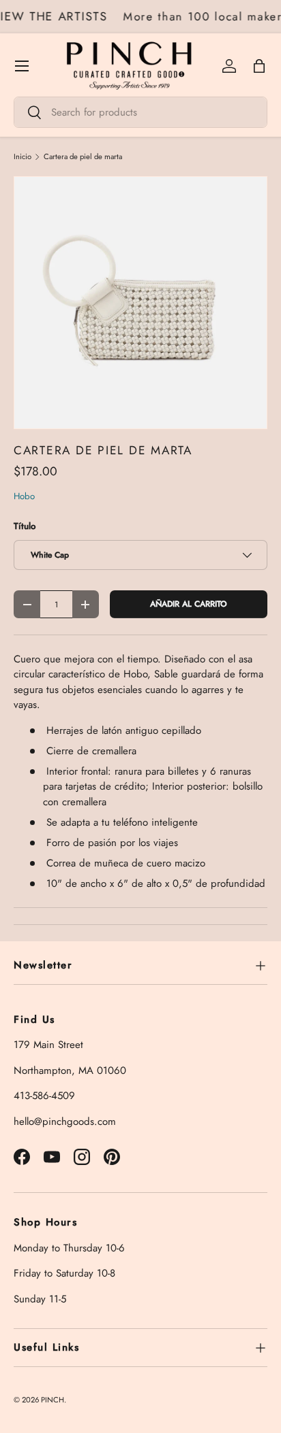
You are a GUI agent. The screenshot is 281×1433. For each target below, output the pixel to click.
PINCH (52, 1399)
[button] (259, 66)
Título (24, 526)
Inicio (22, 157)
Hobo (24, 496)
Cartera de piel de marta (83, 157)
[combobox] (140, 112)
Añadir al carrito (188, 604)
